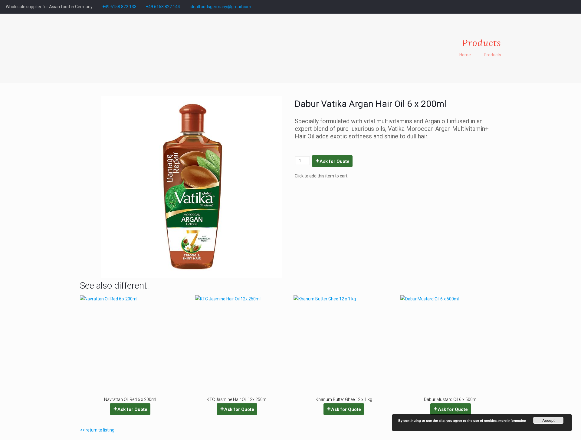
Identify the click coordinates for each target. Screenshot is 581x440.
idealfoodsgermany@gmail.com (220, 6)
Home (465, 54)
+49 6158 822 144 (163, 6)
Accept (548, 420)
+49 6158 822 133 (119, 6)
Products (492, 54)
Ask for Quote (335, 161)
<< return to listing (97, 430)
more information (512, 420)
